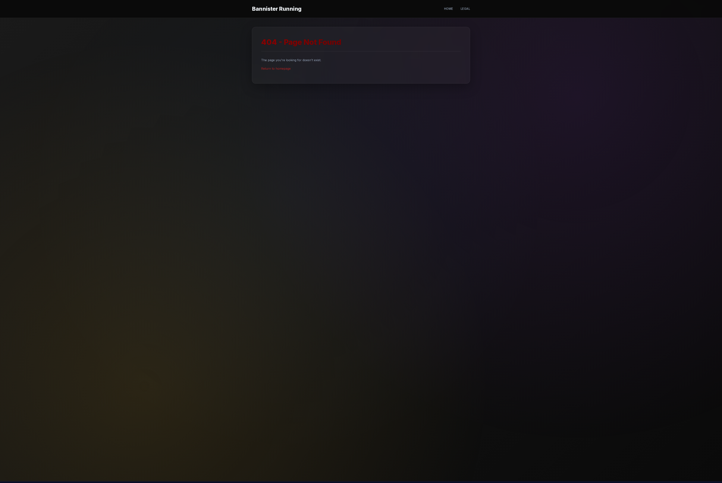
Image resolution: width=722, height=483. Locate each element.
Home (448, 9)
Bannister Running (277, 8)
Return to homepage (276, 68)
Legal (465, 9)
